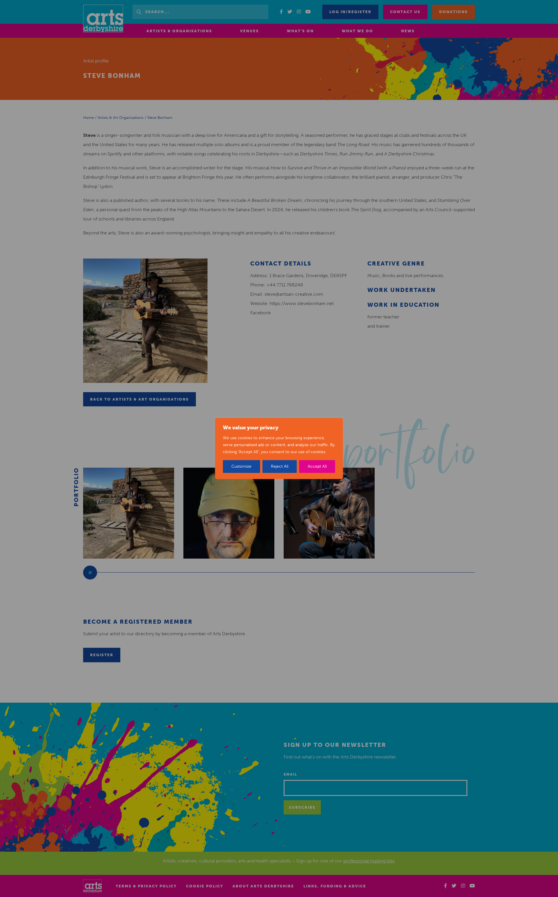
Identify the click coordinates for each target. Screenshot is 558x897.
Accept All (317, 466)
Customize (241, 466)
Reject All (279, 466)
